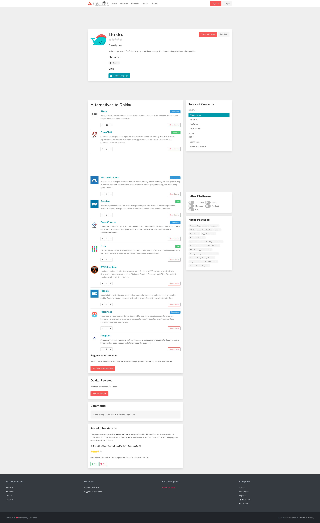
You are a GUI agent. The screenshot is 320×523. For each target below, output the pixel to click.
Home (114, 3)
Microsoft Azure (109, 177)
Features (194, 124)
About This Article (198, 146)
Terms (302, 517)
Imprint (242, 495)
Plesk (103, 111)
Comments (194, 142)
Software (124, 3)
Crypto (145, 3)
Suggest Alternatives (93, 491)
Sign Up (215, 3)
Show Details (174, 125)
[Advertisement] (160, 19)
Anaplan (105, 335)
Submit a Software (92, 487)
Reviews (194, 119)
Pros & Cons (195, 128)
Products (135, 3)
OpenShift (106, 132)
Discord (154, 3)
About (242, 487)
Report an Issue (168, 487)
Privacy (311, 517)
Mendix (104, 291)
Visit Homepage (121, 75)
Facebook (245, 499)
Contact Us (244, 491)
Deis (103, 246)
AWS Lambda (108, 267)
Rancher (105, 201)
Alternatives (195, 115)
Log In (227, 3)
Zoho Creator (108, 222)
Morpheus (106, 312)
